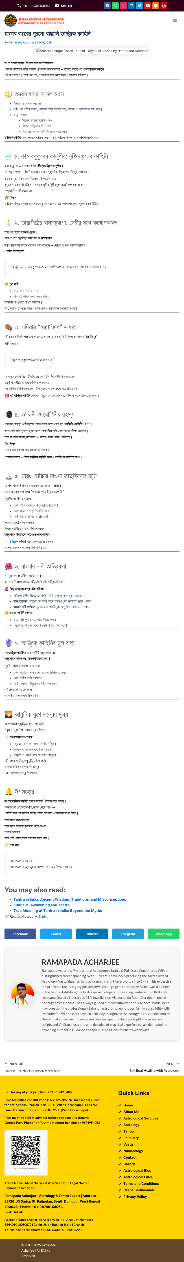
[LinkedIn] (131, 5)
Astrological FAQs (138, 1177)
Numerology (133, 1151)
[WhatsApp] (115, 5)
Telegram (128, 934)
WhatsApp (164, 934)
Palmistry (131, 1138)
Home (128, 1105)
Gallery (129, 1164)
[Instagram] (123, 5)
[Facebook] (107, 5)
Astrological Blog (137, 1170)
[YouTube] (147, 5)
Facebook (20, 934)
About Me (131, 1112)
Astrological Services (140, 1118)
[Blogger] (155, 5)
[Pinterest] (163, 5)
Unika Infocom (117, 1245)
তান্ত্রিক (14, 541)
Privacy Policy (135, 1196)
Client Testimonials (139, 1190)
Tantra (43, 916)
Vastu (128, 1144)
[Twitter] (139, 5)
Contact (130, 1157)
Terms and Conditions (141, 1183)
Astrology (131, 1125)
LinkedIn (92, 934)
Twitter (56, 934)
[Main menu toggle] (175, 20)
